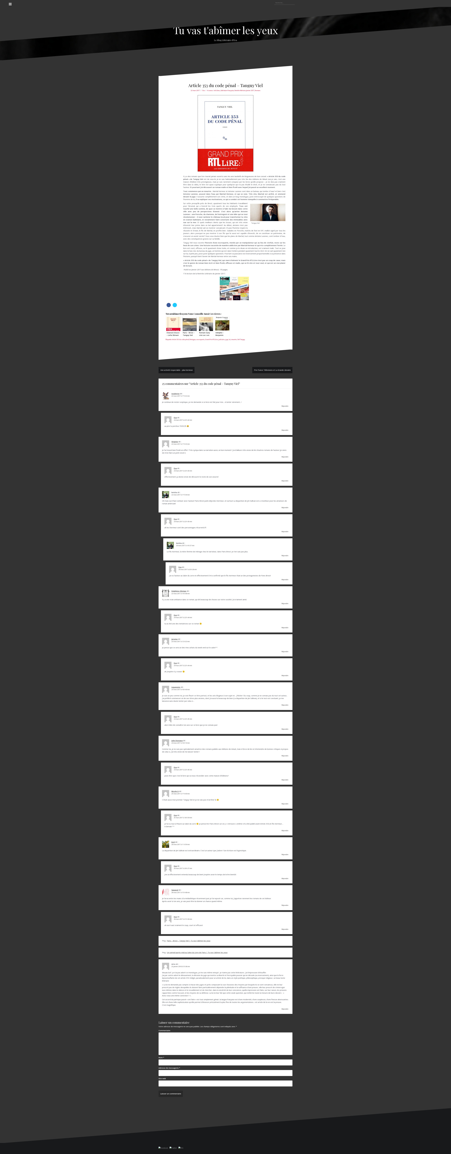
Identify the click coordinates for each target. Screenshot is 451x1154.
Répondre (285, 406)
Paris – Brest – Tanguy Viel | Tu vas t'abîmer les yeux (188, 941)
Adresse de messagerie (169, 1068)
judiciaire (222, 340)
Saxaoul (174, 890)
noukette (175, 393)
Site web (162, 1078)
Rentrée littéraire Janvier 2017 (244, 90)
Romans (257, 90)
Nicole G (175, 791)
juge (226, 340)
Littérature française (227, 90)
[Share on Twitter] (175, 306)
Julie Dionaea (177, 740)
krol (173, 842)
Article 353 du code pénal (180, 340)
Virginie (174, 441)
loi (230, 340)
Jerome (174, 639)
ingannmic (175, 687)
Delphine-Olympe (178, 591)
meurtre (234, 340)
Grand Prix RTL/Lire (211, 340)
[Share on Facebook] (169, 306)
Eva (203, 90)
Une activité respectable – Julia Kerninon (176, 370)
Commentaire (164, 1030)
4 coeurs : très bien (213, 90)
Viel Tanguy (241, 340)
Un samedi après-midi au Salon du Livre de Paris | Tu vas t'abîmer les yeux (197, 952)
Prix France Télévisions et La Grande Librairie (272, 370)
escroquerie (200, 340)
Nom (161, 1057)
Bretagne (193, 340)
